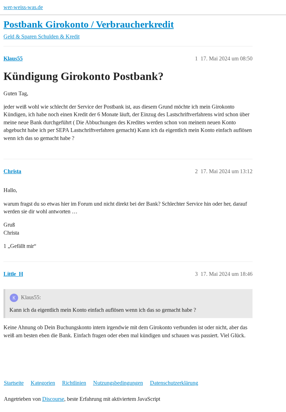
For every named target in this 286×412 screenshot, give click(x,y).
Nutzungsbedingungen (118, 383)
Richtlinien (74, 383)
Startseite (14, 383)
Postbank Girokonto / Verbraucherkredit (88, 24)
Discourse (53, 399)
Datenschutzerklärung (174, 383)
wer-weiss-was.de (23, 7)
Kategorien (43, 383)
